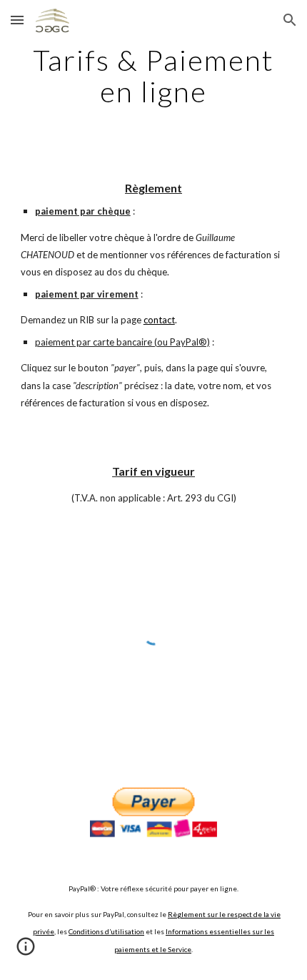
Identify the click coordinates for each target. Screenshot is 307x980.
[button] (17, 19)
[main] (154, 76)
